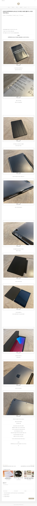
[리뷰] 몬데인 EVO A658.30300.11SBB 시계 (8, 478)
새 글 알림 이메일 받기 (6, 496)
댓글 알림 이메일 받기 (6, 494)
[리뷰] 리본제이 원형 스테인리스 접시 (18, 478)
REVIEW (15, 15)
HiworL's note (3, 0)
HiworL (5, 15)
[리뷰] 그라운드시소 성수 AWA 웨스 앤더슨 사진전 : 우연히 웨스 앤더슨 (29, 478)
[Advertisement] (12, 22)
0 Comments (21, 15)
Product (17, 15)
